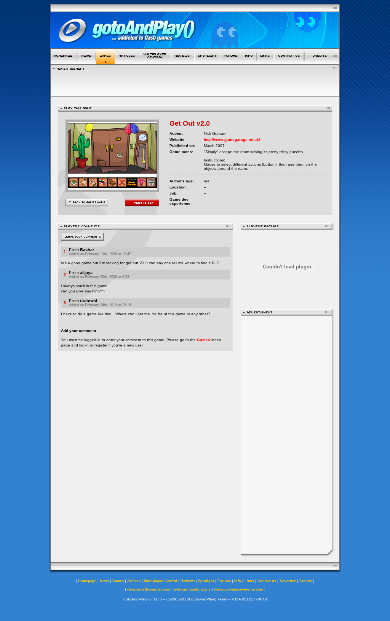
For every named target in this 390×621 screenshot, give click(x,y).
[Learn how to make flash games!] (127, 62)
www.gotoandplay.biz (192, 589)
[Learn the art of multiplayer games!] (155, 62)
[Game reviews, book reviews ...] (183, 62)
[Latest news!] (86, 62)
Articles (134, 581)
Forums (224, 581)
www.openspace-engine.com (238, 589)
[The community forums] (231, 62)
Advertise (288, 581)
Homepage (87, 581)
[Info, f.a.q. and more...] (249, 62)
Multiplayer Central (160, 581)
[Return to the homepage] (63, 62)
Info (237, 581)
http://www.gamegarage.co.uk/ (232, 139)
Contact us (266, 581)
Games (203, 340)
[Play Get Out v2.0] (112, 190)
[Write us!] (289, 62)
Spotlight (206, 581)
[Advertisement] (286, 435)
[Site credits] (322, 62)
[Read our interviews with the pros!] (207, 62)
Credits (305, 581)
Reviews (188, 581)
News (104, 581)
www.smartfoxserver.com (148, 589)
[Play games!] (105, 62)
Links (249, 581)
